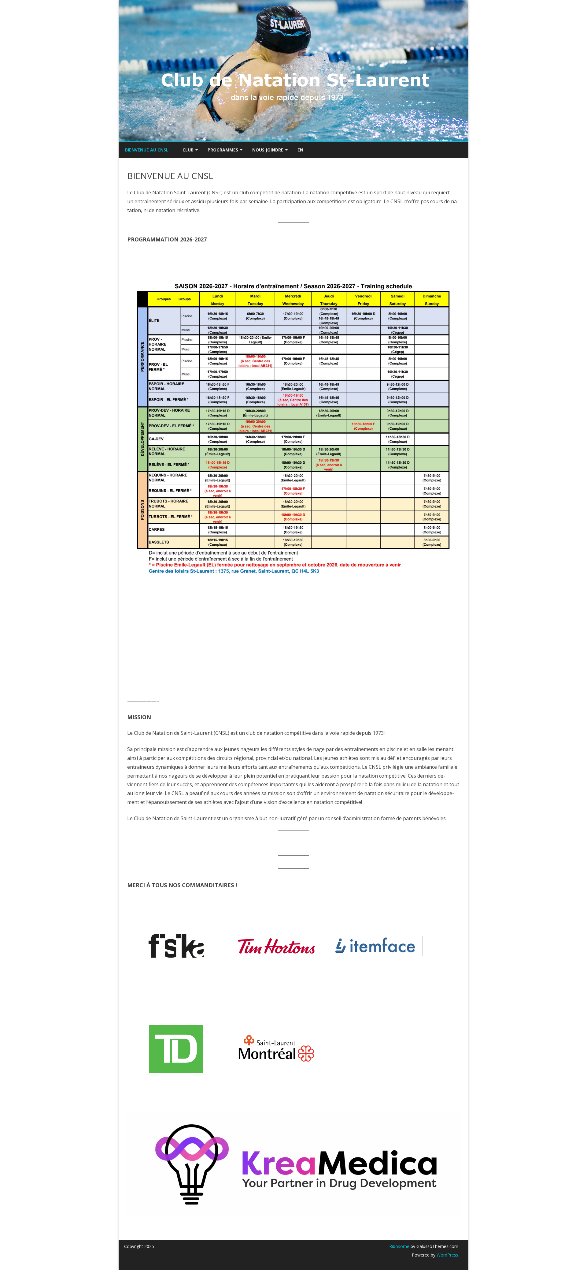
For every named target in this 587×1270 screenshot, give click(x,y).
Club (188, 150)
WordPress (446, 1255)
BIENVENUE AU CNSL (146, 150)
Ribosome (399, 1246)
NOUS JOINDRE (267, 150)
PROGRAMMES (223, 150)
